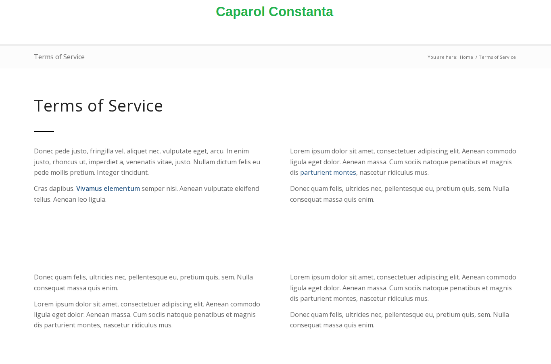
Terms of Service (59, 56)
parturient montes (328, 172)
